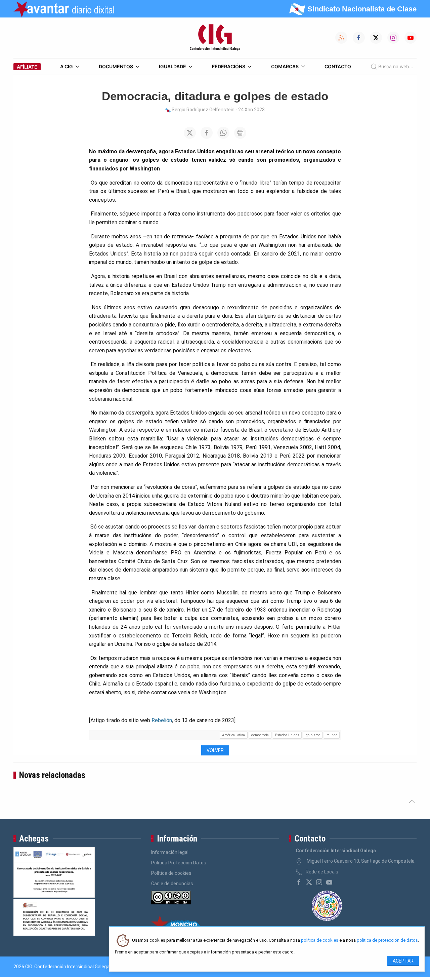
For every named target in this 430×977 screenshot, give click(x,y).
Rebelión (162, 720)
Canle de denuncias (172, 883)
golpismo (313, 735)
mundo (332, 735)
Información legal (169, 852)
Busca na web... (395, 66)
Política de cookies (171, 873)
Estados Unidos (287, 735)
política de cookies (319, 940)
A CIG (66, 66)
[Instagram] (319, 882)
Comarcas (285, 66)
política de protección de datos (387, 940)
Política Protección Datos (178, 862)
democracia (260, 735)
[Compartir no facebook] (207, 133)
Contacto (338, 66)
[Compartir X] (190, 133)
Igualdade (172, 66)
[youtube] (329, 882)
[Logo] (215, 37)
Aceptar (403, 961)
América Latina (233, 735)
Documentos (116, 66)
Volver (215, 750)
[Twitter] (309, 882)
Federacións (228, 66)
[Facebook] (299, 882)
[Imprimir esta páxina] (240, 133)
